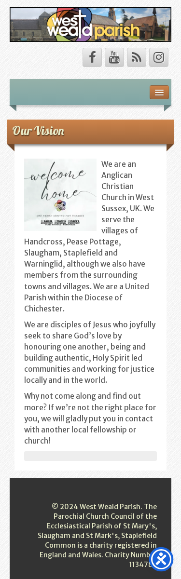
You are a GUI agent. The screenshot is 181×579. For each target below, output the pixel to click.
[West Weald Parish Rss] (136, 57)
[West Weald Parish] (90, 24)
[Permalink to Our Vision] (60, 193)
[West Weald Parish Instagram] (158, 57)
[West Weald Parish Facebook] (92, 57)
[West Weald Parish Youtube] (114, 57)
